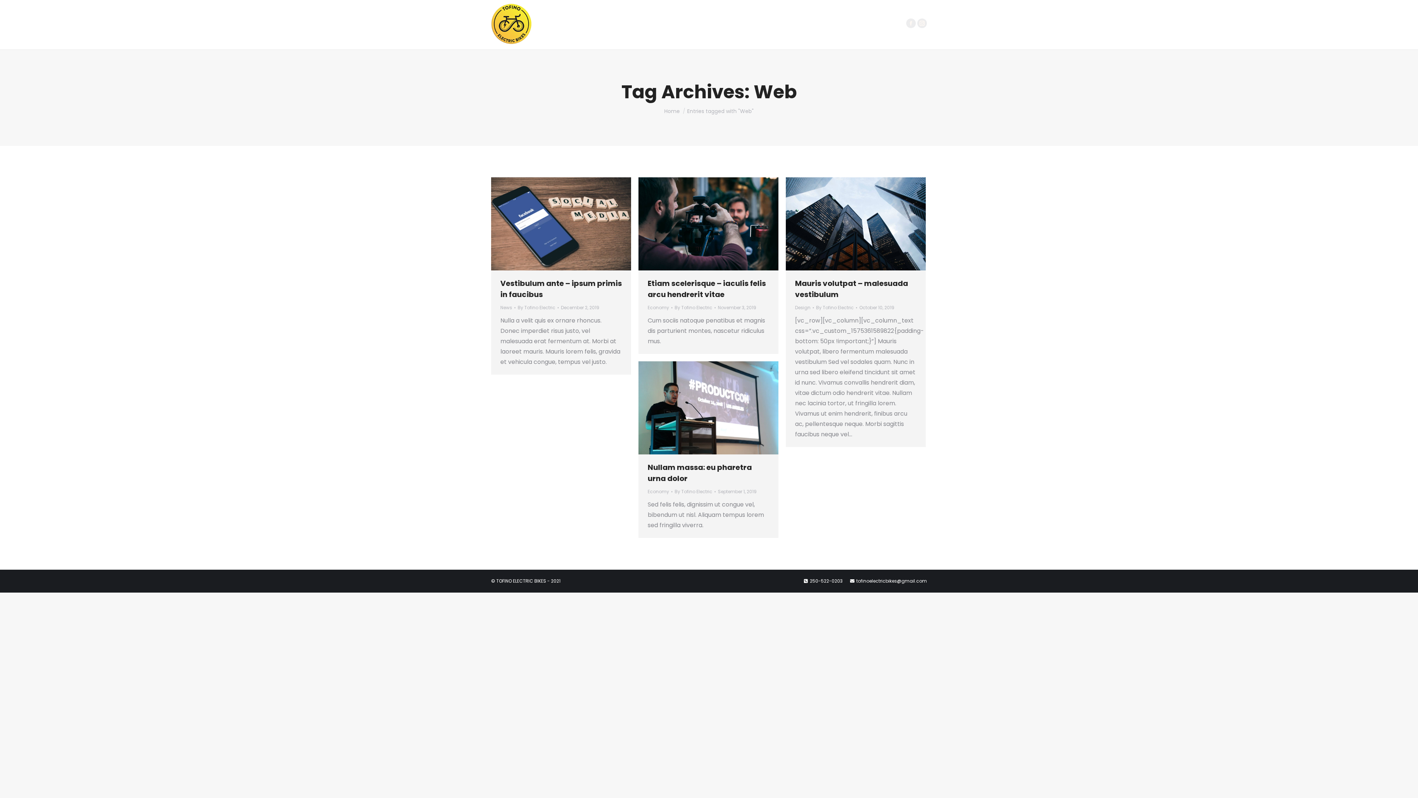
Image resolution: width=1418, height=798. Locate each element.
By (536, 307)
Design (803, 307)
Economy (658, 307)
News (506, 307)
